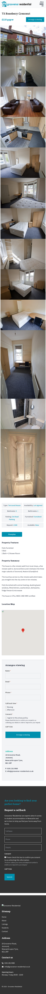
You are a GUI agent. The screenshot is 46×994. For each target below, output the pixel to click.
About (4, 920)
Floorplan (12, 534)
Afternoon (10, 710)
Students (5, 928)
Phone (8, 692)
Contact (5, 931)
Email (7, 681)
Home (4, 917)
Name (8, 671)
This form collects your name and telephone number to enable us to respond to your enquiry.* (21, 864)
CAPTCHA (9, 727)
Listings (5, 924)
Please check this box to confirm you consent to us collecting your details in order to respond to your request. (22, 721)
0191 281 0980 (12, 768)
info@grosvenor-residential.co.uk (20, 771)
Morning (10, 707)
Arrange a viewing (35, 19)
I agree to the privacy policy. (17, 718)
